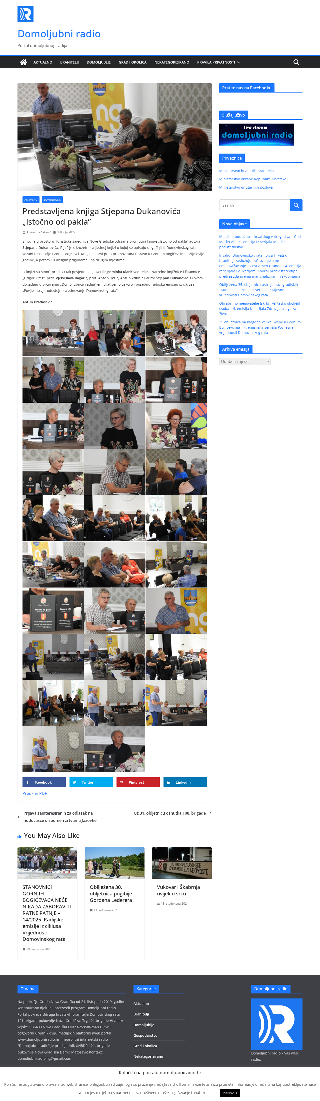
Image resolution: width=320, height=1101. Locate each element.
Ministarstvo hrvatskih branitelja (246, 170)
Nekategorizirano (171, 62)
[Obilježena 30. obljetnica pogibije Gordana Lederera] (114, 851)
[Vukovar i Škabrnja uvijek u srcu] (182, 851)
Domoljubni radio (59, 33)
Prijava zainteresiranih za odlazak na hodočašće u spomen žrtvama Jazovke (60, 816)
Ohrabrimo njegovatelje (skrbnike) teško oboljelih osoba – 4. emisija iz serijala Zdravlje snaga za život (260, 308)
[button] (237, 62)
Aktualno (43, 62)
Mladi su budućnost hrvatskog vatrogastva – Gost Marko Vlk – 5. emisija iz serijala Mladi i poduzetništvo (260, 241)
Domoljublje (99, 62)
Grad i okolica (132, 62)
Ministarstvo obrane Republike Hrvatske (252, 179)
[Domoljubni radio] (24, 62)
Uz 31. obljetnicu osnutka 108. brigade (170, 813)
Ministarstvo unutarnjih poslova (246, 187)
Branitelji (69, 62)
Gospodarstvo (146, 1035)
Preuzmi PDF (34, 793)
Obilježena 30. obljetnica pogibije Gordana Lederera (111, 893)
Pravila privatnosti (216, 62)
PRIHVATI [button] (230, 1092)
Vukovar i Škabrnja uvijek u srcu (178, 890)
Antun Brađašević (38, 232)
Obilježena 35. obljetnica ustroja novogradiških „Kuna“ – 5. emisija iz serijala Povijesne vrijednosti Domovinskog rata (258, 289)
